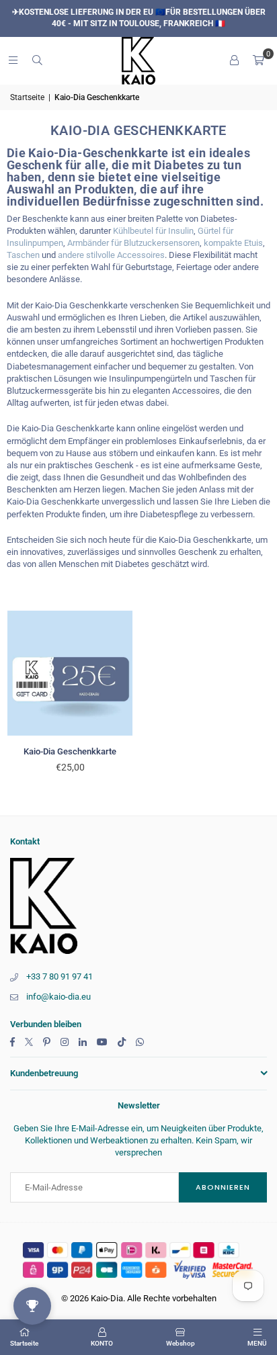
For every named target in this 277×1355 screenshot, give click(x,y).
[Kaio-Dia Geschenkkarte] (70, 673)
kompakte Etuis (233, 243)
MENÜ (257, 1343)
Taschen (23, 255)
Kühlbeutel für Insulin (153, 231)
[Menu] (13, 60)
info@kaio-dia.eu (58, 997)
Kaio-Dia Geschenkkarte (70, 751)
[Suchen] (37, 60)
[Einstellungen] (234, 60)
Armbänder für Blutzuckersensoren (133, 243)
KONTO (102, 1343)
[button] (258, 60)
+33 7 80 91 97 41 (59, 976)
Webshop (180, 1343)
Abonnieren (223, 1187)
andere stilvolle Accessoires (111, 255)
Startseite (27, 97)
